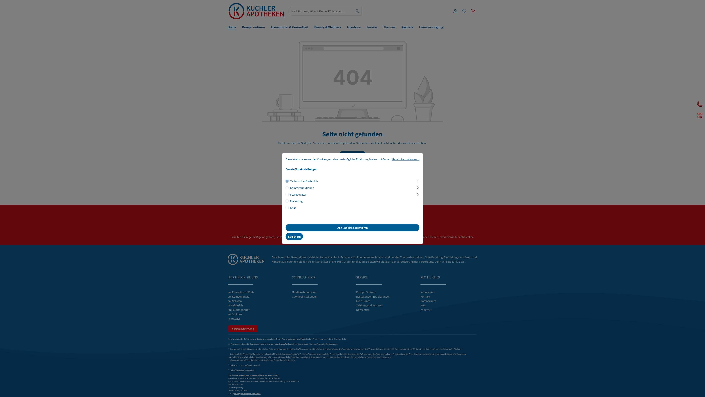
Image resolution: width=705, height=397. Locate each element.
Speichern (294, 236)
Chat (293, 208)
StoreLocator (298, 194)
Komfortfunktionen (302, 188)
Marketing (296, 201)
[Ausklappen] (417, 180)
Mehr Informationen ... (406, 159)
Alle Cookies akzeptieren (352, 228)
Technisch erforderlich (304, 181)
